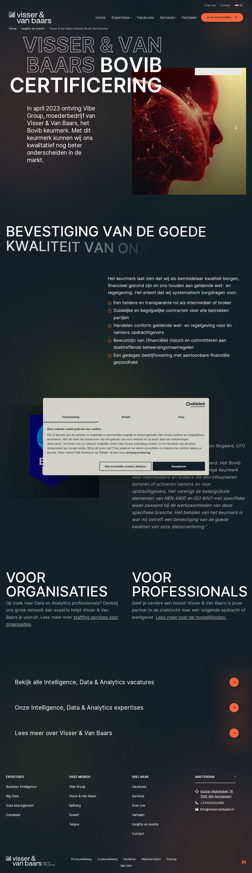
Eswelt (74, 815)
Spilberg (75, 805)
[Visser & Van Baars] (30, 17)
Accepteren (178, 466)
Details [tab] (126, 416)
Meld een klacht (151, 859)
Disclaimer (129, 859)
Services (167, 17)
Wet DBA (126, 865)
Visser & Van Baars (82, 796)
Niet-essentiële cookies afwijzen (125, 466)
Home (101, 17)
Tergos (74, 824)
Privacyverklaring (81, 859)
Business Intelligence (21, 787)
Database (13, 815)
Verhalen (189, 17)
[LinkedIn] (244, 862)
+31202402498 (212, 803)
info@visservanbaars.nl (217, 809)
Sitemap (171, 859)
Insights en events (145, 824)
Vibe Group (77, 787)
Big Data (12, 796)
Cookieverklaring (107, 859)
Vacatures (145, 17)
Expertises (121, 17)
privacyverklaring (138, 452)
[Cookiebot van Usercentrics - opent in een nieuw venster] (189, 405)
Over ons (210, 5)
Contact (225, 5)
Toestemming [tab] (70, 416)
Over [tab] (181, 416)
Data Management (20, 805)
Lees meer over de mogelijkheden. (191, 616)
